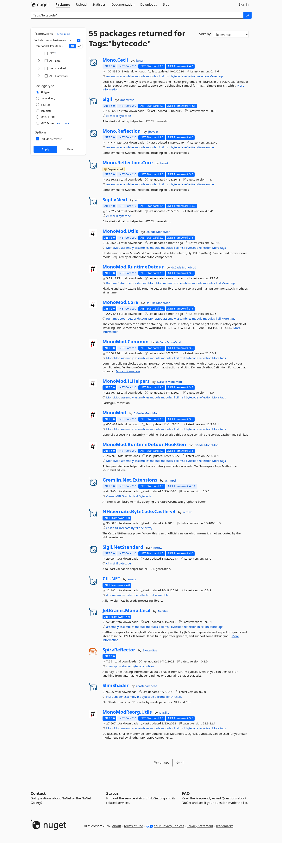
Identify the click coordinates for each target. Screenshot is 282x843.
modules (152, 76)
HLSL (109, 696)
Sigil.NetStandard (123, 547)
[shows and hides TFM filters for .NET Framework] (38, 76)
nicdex (187, 512)
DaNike (151, 303)
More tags (216, 76)
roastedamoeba (146, 686)
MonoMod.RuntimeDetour (133, 267)
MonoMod (163, 232)
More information (128, 371)
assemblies (127, 76)
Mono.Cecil (115, 60)
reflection (190, 76)
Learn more (63, 34)
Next (179, 762)
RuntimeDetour (116, 283)
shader (126, 666)
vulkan (149, 666)
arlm (138, 200)
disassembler (206, 147)
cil (162, 76)
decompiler (162, 696)
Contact (38, 793)
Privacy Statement (200, 826)
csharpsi (170, 480)
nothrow (156, 548)
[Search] (247, 15)
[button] (55, 34)
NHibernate (122, 528)
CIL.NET (111, 578)
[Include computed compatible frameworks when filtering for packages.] (79, 40)
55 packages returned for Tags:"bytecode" (137, 38)
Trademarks (224, 826)
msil (167, 76)
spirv (109, 666)
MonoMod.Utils (120, 231)
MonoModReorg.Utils (127, 712)
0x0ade (151, 232)
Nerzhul (163, 611)
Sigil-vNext (115, 199)
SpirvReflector (119, 650)
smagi (132, 579)
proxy (148, 528)
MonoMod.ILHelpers (126, 381)
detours (142, 283)
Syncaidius (150, 650)
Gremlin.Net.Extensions (130, 480)
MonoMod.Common (126, 341)
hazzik (164, 163)
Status (112, 793)
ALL (72, 46)
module (140, 76)
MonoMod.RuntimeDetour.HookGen (144, 444)
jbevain (140, 60)
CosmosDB (113, 496)
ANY (79, 46)
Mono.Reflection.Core (128, 162)
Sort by (205, 34)
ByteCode (137, 528)
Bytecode (145, 496)
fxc (139, 696)
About (116, 826)
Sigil (107, 99)
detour (132, 283)
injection (203, 76)
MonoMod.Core (120, 302)
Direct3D (176, 696)
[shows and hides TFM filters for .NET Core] (38, 61)
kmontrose (127, 100)
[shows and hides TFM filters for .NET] (38, 53)
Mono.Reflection (122, 131)
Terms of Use (133, 826)
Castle (110, 528)
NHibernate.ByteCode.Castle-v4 (139, 511)
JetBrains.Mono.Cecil (126, 610)
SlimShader (116, 685)
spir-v (117, 666)
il (159, 76)
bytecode (177, 76)
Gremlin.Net (130, 496)
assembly (112, 76)
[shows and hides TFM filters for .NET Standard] (38, 68)
